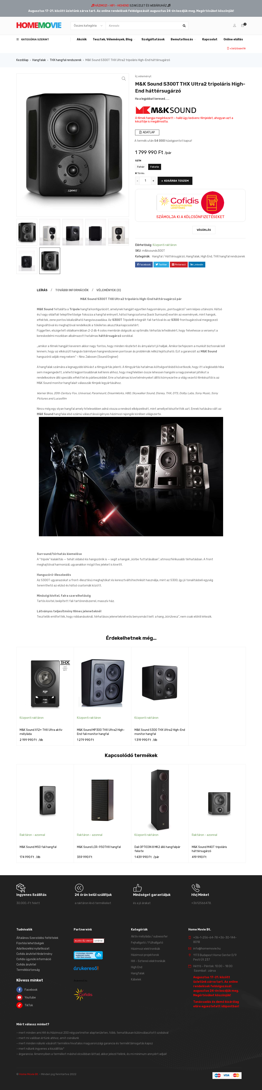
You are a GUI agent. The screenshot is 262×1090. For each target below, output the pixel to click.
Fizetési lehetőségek (30, 943)
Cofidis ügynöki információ (33, 959)
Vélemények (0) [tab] (108, 290)
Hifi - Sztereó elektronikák (148, 961)
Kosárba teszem (176, 180)
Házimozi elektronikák (145, 949)
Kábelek (136, 979)
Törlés (141, 173)
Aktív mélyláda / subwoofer (149, 936)
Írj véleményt (143, 76)
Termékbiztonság (28, 970)
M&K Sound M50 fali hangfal (38, 847)
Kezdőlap (22, 60)
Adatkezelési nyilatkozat (33, 948)
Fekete (154, 166)
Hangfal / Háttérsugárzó (168, 256)
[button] (124, 79)
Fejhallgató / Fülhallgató (147, 942)
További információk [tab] (72, 290)
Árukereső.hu (80, 980)
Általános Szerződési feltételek (37, 938)
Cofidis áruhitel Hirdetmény (34, 954)
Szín (138, 160)
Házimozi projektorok (145, 955)
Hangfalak (39, 60)
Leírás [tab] (42, 290)
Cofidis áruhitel (26, 964)
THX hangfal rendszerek (65, 60)
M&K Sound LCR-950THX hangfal (99, 847)
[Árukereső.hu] (86, 969)
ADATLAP (148, 132)
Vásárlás (204, 229)
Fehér (141, 166)
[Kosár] (242, 25)
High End (206, 256)
